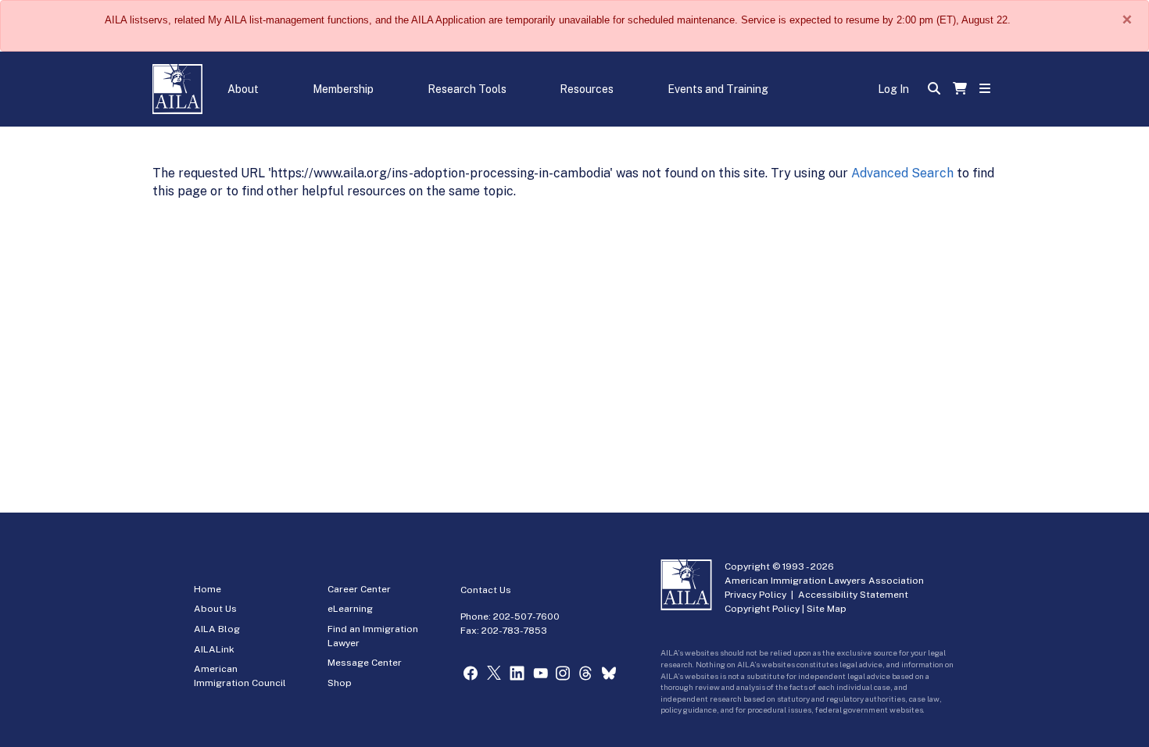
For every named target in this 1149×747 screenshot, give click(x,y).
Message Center (365, 662)
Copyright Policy (762, 608)
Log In (893, 89)
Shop (340, 682)
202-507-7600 (526, 616)
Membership (343, 89)
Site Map (827, 608)
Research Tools (467, 89)
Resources (587, 89)
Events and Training (718, 89)
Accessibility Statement (853, 594)
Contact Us (485, 589)
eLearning (350, 608)
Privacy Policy (755, 594)
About (243, 89)
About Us (215, 608)
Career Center (359, 589)
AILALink (214, 649)
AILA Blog (217, 629)
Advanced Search (902, 173)
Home (207, 589)
